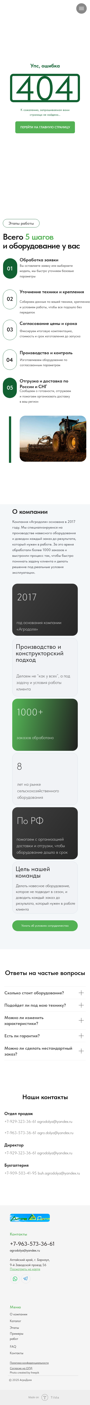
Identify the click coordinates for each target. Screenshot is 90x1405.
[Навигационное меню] (81, 8)
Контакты (16, 1353)
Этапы (14, 1328)
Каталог (15, 1321)
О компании (18, 1314)
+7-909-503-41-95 (20, 1173)
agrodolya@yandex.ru (25, 1250)
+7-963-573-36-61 (20, 1132)
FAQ (13, 1346)
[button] (45, 925)
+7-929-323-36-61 (20, 1121)
